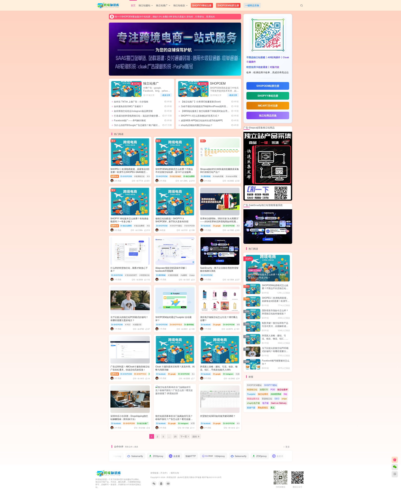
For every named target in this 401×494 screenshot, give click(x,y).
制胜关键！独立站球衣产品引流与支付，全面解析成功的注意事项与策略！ (275, 326)
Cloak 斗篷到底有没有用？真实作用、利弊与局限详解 (175, 368)
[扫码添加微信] (395, 467)
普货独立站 (267, 398)
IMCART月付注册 (268, 105)
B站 (285, 394)
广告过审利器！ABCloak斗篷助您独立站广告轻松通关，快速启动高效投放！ (130, 368)
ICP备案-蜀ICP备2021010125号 (208, 477)
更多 (287, 446)
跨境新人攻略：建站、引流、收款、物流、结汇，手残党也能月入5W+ (218, 368)
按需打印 (264, 389)
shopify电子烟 (253, 402)
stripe (284, 398)
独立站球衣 (263, 394)
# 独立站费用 (139, 225)
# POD (127, 324)
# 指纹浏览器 (173, 275)
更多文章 (166, 95)
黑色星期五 (263, 407)
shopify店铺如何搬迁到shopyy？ (197, 125)
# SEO (239, 423)
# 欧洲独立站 (139, 176)
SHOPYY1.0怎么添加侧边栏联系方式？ (200, 115)
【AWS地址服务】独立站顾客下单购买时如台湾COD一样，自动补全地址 (216, 110)
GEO (277, 398)
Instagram (229, 374)
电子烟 (265, 402)
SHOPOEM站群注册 (267, 86)
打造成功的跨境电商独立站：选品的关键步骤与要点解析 (141, 115)
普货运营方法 (253, 398)
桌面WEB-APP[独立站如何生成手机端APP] (202, 120)
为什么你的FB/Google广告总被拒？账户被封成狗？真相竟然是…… (147, 125)
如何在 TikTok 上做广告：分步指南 (131, 101)
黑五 (273, 407)
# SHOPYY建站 (176, 225)
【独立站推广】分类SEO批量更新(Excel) (201, 101)
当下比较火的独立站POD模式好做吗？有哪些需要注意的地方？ (129, 318)
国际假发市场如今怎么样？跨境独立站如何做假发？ (275, 312)
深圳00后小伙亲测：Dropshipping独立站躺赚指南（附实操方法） (129, 417)
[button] (109, 48)
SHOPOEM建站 (254, 385)
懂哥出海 (175, 472)
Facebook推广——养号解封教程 (130, 120)
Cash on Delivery (278, 402)
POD (273, 389)
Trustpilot (251, 394)
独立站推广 (151, 83)
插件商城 (206, 176)
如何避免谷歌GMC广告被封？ (128, 106)
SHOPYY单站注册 (268, 95)
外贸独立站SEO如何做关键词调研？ (217, 415)
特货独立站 (252, 389)
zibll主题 (183, 477)
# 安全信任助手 (131, 275)
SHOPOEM (218, 83)
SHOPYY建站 (270, 385)
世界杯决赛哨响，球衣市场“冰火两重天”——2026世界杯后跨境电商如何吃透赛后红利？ (219, 221)
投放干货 (251, 407)
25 (175, 436)
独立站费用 (190, 176)
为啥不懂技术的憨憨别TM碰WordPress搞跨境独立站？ (208, 106)
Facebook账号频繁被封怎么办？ (275, 362)
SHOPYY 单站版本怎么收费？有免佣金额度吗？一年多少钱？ (129, 220)
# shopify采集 (218, 176)
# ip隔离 (184, 275)
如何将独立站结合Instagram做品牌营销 (133, 110)
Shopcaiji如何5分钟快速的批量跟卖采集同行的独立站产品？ (219, 170)
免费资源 (114, 176)
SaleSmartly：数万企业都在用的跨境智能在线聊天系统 (219, 269)
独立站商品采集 (268, 115)
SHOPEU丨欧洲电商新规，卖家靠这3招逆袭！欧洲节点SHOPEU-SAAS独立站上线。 (129, 172)
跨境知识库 (171, 477)
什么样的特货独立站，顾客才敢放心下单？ (129, 269)
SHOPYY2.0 (177, 324)
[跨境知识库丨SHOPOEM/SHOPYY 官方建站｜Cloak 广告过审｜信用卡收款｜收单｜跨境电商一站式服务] (109, 472)
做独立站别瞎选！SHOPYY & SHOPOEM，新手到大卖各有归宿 (171, 220)
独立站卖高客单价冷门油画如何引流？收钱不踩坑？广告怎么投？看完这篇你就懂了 (174, 419)
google (218, 225)
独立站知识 (176, 176)
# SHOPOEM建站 (191, 225)
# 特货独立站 (145, 275)
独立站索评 (282, 389)
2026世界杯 (276, 394)
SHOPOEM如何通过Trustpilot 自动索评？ (173, 318)
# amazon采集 (231, 176)
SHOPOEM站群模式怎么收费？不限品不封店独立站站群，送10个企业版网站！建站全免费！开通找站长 (174, 172)
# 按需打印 (137, 324)
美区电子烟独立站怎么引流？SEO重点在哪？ (219, 318)
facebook (207, 225)
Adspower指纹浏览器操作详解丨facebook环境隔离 (171, 269)
